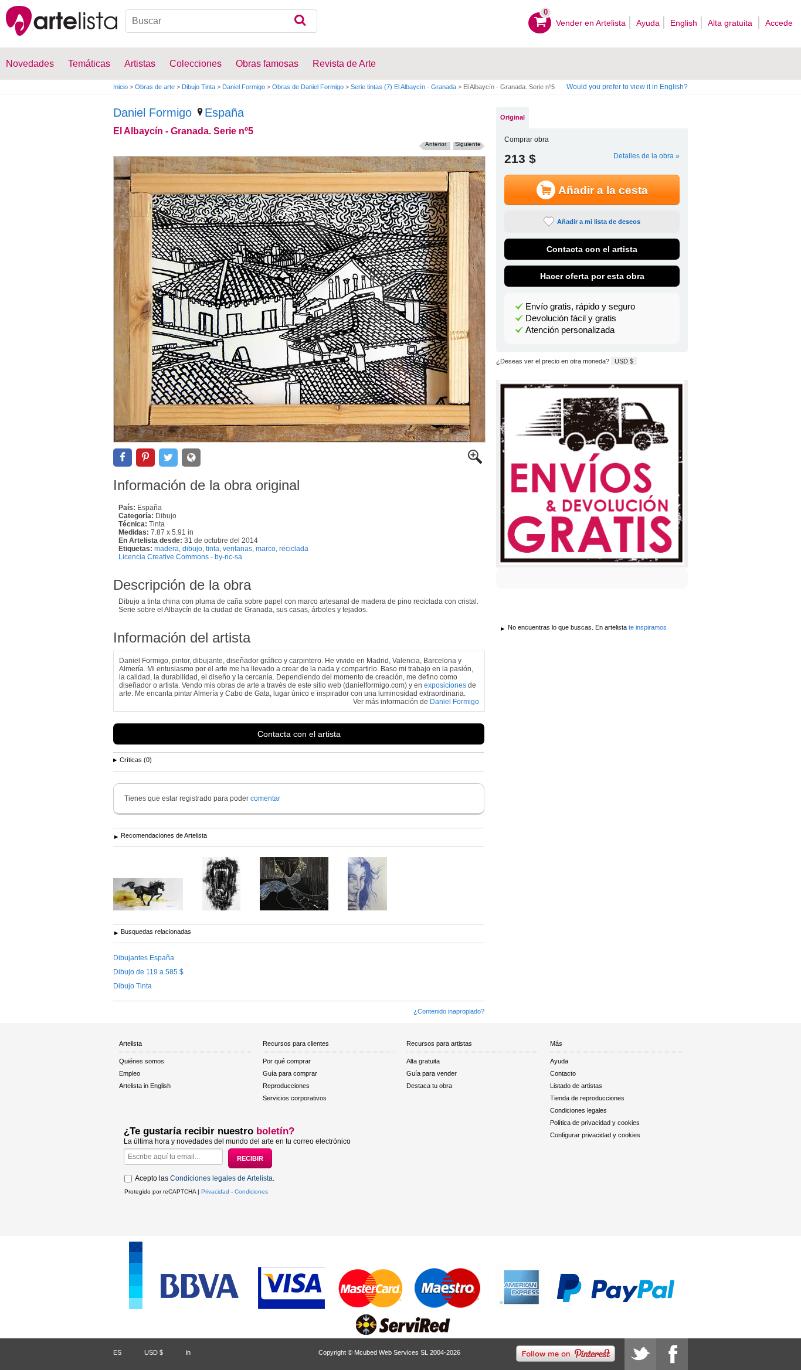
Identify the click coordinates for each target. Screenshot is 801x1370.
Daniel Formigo (243, 86)
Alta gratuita (731, 23)
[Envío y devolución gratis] (592, 473)
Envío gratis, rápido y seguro (580, 306)
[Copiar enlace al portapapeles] (191, 457)
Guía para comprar (290, 1073)
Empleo (129, 1073)
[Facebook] (672, 1354)
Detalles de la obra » (646, 156)
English (683, 23)
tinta (212, 549)
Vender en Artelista (591, 23)
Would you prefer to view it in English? (627, 87)
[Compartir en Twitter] (168, 457)
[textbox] (221, 21)
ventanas (237, 549)
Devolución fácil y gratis (570, 318)
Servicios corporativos (295, 1098)
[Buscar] (300, 21)
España (224, 112)
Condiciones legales (578, 1110)
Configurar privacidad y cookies (595, 1134)
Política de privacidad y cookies (595, 1122)
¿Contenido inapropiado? (448, 1011)
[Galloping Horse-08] (157, 895)
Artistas (139, 64)
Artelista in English (145, 1085)
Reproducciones (286, 1085)
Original (512, 117)
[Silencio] (376, 884)
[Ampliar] (475, 461)
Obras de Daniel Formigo (308, 86)
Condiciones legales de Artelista (221, 1178)
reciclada (293, 549)
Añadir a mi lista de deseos (598, 221)
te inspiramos (648, 627)
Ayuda (648, 23)
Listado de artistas (576, 1085)
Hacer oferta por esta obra (592, 276)
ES (117, 1352)
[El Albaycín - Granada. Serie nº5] (299, 299)
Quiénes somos (141, 1061)
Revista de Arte (344, 64)
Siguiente (468, 144)
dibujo (192, 549)
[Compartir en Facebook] (122, 457)
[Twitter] (640, 1354)
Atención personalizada (570, 330)
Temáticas (89, 64)
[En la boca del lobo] (230, 884)
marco (266, 549)
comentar (265, 798)
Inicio (120, 86)
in (188, 1352)
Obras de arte (155, 86)
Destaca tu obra (429, 1085)
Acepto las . (204, 1178)
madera (166, 549)
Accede (779, 23)
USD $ (624, 361)
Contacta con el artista (299, 734)
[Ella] (303, 884)
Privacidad (215, 1191)
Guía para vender (431, 1073)
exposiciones (445, 685)
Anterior (435, 144)
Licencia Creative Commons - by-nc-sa (180, 557)
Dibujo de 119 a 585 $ (148, 972)
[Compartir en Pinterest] (145, 457)
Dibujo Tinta (198, 86)
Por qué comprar (287, 1061)
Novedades (30, 64)
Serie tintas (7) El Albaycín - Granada (403, 86)
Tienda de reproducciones (587, 1098)
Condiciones (251, 1191)
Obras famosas (267, 64)
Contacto (563, 1073)
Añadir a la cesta (603, 190)
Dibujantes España (143, 958)
